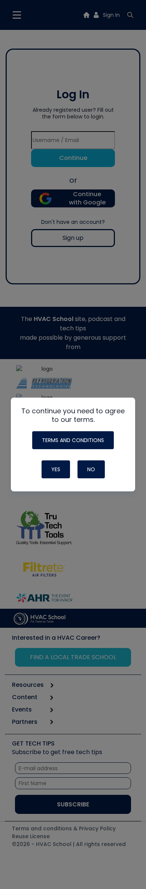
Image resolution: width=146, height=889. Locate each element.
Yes (55, 469)
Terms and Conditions (73, 440)
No (91, 469)
